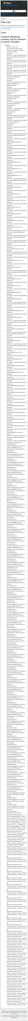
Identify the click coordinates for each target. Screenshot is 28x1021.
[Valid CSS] (23, 1015)
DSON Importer (12, 13)
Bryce (17, 15)
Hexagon (13, 15)
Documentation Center (10, 5)
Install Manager (4, 13)
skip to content (24, 2)
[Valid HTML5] (17, 1015)
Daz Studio (3, 15)
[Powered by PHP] (11, 1015)
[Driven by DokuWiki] (14, 1017)
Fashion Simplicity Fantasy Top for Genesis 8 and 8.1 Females (13, 27)
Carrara (8, 15)
